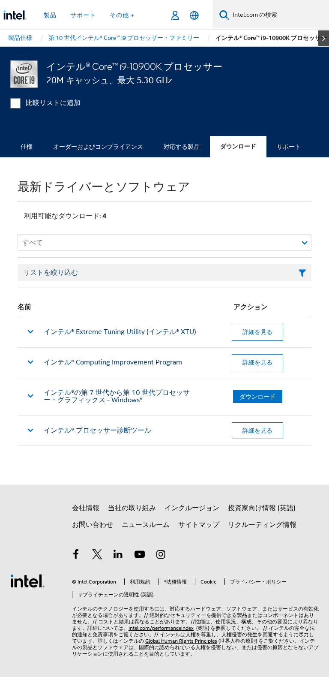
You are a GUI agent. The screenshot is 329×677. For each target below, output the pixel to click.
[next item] (323, 38)
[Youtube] (139, 555)
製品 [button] (50, 15)
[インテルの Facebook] (76, 555)
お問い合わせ (92, 525)
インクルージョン (191, 508)
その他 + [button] (122, 15)
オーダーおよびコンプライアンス (98, 146)
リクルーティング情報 (262, 525)
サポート (289, 146)
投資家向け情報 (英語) (262, 508)
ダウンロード (238, 146)
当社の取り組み (132, 508)
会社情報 (85, 508)
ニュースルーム (146, 525)
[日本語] (194, 15)
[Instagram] (160, 555)
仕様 (27, 146)
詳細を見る (257, 332)
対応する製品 (182, 146)
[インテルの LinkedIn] (118, 555)
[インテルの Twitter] (97, 555)
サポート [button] (83, 15)
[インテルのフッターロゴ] (27, 580)
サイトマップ (198, 525)
